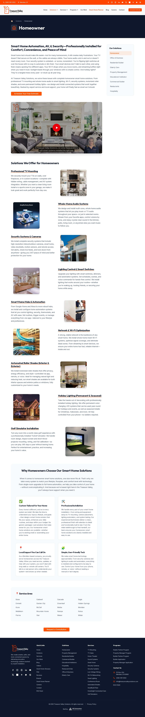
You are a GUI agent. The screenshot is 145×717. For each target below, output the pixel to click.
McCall (39, 607)
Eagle (80, 599)
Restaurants (114, 86)
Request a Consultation (56, 629)
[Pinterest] (129, 2)
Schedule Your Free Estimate (26, 94)
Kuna (18, 607)
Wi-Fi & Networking (94, 675)
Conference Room (94, 681)
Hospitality (114, 91)
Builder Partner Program (121, 656)
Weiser (59, 615)
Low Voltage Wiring (94, 672)
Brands (38, 678)
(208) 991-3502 (10, 2)
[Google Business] (140, 2)
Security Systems (93, 669)
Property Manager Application (123, 662)
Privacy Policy (91, 704)
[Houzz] (136, 2)
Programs (74, 10)
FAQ (37, 672)
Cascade (60, 599)
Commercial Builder (117, 82)
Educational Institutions (69, 662)
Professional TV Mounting (24, 171)
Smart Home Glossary (43, 669)
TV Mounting (92, 650)
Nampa (60, 611)
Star (38, 615)
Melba (59, 607)
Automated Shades (94, 684)
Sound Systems (93, 659)
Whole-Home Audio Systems (73, 203)
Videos (38, 665)
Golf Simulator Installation (25, 428)
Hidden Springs (84, 603)
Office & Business (116, 58)
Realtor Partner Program (121, 650)
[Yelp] (133, 2)
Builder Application (119, 659)
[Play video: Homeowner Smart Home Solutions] (56, 127)
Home (45, 10)
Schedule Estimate (135, 10)
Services (64, 10)
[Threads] (115, 2)
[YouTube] (122, 2)
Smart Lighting (92, 678)
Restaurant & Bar (67, 669)
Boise (18, 599)
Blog (107, 10)
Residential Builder (117, 63)
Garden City (40, 603)
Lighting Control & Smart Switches (76, 269)
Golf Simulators (92, 694)
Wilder (80, 615)
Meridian (81, 607)
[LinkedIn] (119, 2)
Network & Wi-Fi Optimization (74, 330)
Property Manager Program (122, 653)
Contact (121, 10)
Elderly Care (114, 67)
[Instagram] (111, 2)
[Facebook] (108, 2)
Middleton (19, 611)
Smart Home (92, 662)
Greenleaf (61, 603)
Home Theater (92, 656)
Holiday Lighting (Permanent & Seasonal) (79, 395)
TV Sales (91, 653)
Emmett (18, 603)
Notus (80, 611)
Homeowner (114, 53)
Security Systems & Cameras (26, 236)
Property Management (118, 72)
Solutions (54, 10)
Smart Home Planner (96, 10)
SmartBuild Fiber (93, 688)
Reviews (39, 675)
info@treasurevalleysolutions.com (127, 681)
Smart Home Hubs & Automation (28, 301)
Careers (114, 10)
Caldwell (39, 599)
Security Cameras (93, 665)
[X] (126, 2)
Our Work (83, 10)
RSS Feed (39, 691)
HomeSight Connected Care (97, 691)
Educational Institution (118, 77)
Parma (18, 615)
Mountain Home (42, 611)
